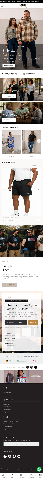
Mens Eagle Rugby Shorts (10, 218)
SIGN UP (33, 322)
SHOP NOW (8, 66)
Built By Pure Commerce (34, 469)
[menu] (2, 6)
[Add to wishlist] (38, 219)
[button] (39, 141)
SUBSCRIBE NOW (21, 444)
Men (40, 165)
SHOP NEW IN (9, 284)
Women (34, 165)
